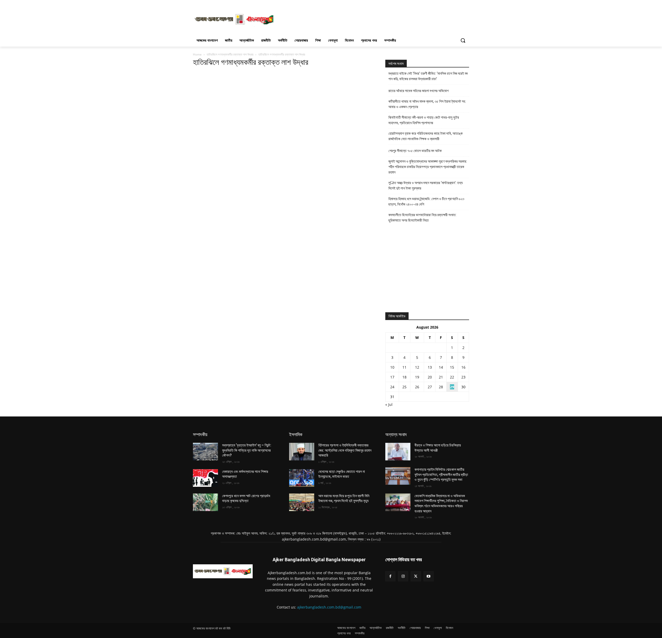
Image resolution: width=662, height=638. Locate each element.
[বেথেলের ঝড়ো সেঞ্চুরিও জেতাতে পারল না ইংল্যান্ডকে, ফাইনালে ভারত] (301, 478)
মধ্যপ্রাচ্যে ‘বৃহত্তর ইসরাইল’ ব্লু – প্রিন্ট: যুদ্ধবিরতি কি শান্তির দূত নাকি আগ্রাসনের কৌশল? (246, 450)
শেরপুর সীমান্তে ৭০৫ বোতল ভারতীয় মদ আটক (415, 151)
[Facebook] (390, 576)
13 (430, 367)
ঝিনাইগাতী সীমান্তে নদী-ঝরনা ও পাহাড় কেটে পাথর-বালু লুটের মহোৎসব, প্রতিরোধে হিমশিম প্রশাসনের (423, 120)
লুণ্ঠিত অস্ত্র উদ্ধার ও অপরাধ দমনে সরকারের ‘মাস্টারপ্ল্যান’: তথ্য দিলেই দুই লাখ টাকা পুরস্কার (425, 185)
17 (392, 377)
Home (197, 54)
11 (404, 367)
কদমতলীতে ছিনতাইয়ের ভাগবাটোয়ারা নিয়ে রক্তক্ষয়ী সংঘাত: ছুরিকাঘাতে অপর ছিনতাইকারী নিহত (422, 217)
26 (417, 386)
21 (441, 377)
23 (463, 377)
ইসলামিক (295, 434)
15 (452, 367)
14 (441, 367)
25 (404, 386)
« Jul (389, 404)
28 (441, 386)
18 (404, 377)
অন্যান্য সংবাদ (396, 434)
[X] (416, 576)
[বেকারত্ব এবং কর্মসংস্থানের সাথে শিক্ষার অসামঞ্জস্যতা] (205, 478)
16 (463, 367)
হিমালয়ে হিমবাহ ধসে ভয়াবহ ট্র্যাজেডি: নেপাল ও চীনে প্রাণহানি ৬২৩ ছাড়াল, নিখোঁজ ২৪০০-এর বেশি (426, 201)
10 (392, 367)
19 (417, 377)
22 (452, 377)
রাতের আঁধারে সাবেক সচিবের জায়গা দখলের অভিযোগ (418, 91)
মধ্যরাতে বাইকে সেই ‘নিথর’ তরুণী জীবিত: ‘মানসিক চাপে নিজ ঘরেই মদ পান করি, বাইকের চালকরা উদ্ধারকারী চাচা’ (428, 76)
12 (417, 367)
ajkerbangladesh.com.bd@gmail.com (329, 607)
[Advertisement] (370, 19)
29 (452, 386)
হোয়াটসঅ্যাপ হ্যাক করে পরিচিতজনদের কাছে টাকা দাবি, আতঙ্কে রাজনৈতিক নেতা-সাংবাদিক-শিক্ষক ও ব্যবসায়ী (425, 136)
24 (392, 386)
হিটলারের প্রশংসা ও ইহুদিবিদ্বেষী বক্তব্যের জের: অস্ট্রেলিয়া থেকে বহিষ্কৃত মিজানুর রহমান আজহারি (344, 450)
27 (430, 386)
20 (430, 377)
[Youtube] (429, 576)
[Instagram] (403, 576)
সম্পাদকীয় (200, 434)
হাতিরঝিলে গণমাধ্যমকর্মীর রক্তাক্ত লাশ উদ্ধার (230, 54)
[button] (463, 40)
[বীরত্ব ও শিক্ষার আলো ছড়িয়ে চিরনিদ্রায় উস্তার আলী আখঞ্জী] (397, 451)
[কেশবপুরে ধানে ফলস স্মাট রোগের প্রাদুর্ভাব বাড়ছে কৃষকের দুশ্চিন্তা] (205, 502)
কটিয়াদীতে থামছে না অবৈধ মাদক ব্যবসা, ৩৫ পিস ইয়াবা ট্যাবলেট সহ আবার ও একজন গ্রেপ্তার (426, 104)
